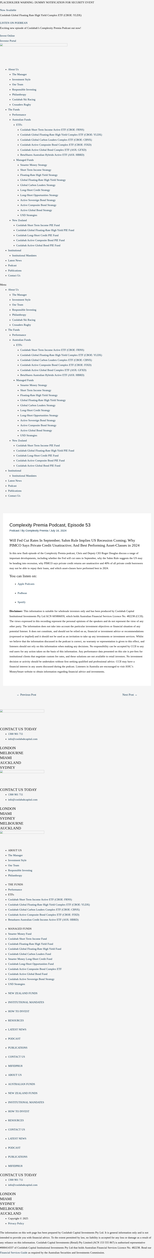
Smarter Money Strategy (33, 164)
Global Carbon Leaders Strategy (37, 185)
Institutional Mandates (24, 255)
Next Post (129, 694)
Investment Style (21, 79)
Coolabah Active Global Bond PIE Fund (38, 245)
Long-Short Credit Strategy (35, 190)
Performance (19, 114)
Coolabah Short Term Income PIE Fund (38, 225)
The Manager (19, 74)
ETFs (19, 124)
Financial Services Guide (13, 1252)
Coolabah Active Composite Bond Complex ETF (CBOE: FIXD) (55, 144)
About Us (13, 69)
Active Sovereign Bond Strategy (38, 200)
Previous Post (26, 694)
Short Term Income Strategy (35, 169)
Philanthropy (19, 94)
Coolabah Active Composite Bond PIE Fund (40, 240)
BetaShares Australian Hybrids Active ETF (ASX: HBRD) (52, 154)
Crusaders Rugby (21, 104)
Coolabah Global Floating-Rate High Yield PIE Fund (45, 230)
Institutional (14, 250)
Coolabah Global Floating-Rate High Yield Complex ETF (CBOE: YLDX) (61, 134)
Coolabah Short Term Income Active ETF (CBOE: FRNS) (52, 129)
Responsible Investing (24, 89)
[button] (77, 284)
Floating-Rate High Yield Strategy (39, 174)
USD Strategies (28, 215)
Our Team (17, 84)
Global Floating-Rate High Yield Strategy (43, 179)
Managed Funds (25, 159)
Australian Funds (21, 119)
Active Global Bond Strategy (36, 210)
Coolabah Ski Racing (23, 99)
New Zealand (19, 220)
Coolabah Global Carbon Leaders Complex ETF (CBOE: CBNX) (56, 139)
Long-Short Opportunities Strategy (39, 195)
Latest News (15, 260)
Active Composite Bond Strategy (38, 205)
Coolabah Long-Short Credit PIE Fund (37, 235)
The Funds (14, 109)
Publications (15, 270)
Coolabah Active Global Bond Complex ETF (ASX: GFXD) (53, 149)
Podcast (12, 265)
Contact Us (14, 275)
